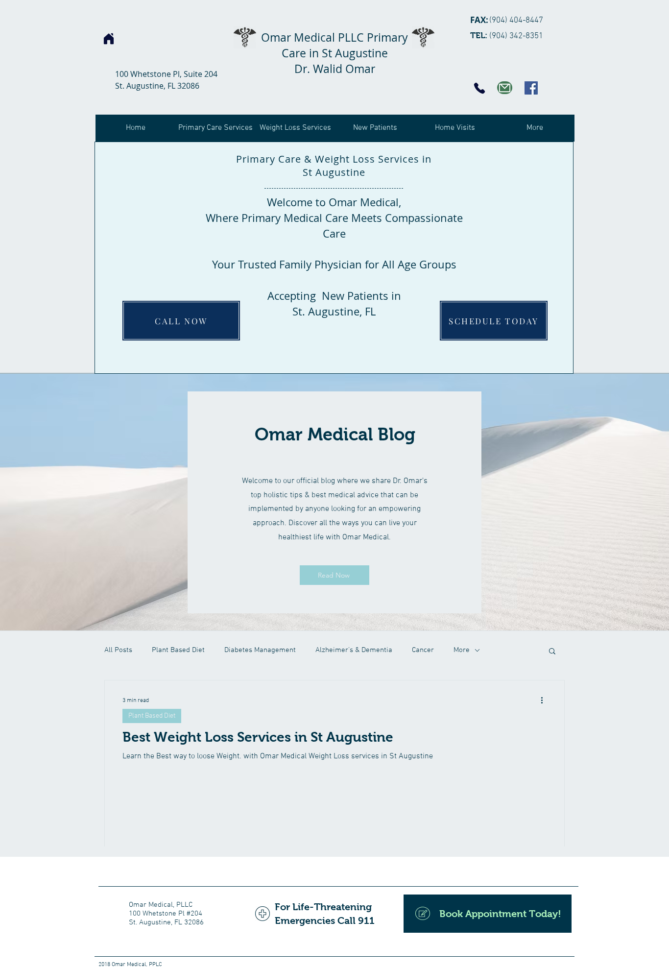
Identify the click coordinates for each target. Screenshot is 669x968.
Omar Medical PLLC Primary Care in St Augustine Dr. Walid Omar (334, 53)
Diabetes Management (260, 650)
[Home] (108, 38)
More (462, 650)
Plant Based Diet (178, 650)
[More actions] (545, 700)
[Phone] (479, 88)
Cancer (423, 650)
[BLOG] (504, 87)
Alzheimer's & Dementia (353, 650)
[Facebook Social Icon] (531, 88)
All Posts (118, 650)
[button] (552, 652)
